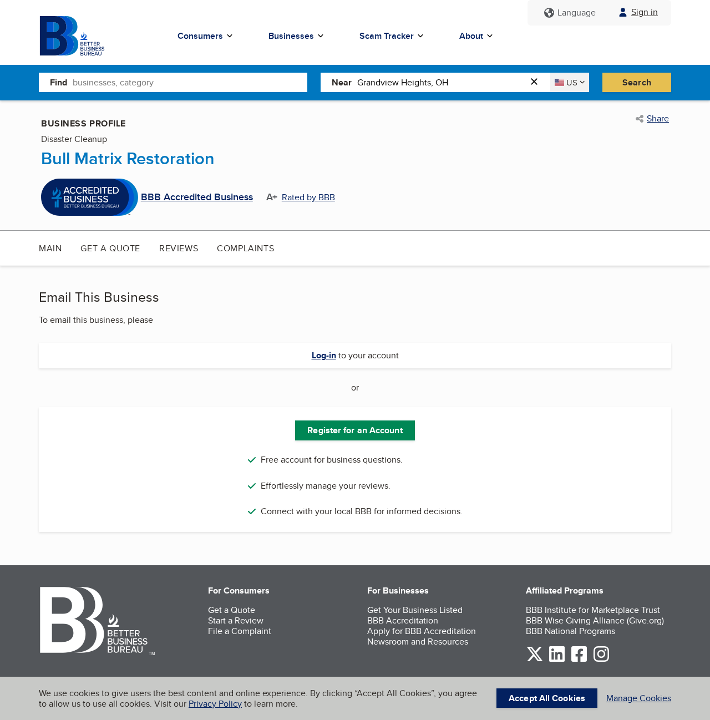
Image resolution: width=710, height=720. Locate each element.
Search (636, 82)
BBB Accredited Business (197, 197)
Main (50, 248)
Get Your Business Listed (415, 610)
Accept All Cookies (547, 698)
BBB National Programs (570, 631)
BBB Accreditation (402, 620)
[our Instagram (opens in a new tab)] (601, 659)
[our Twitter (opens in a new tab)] (535, 659)
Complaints (245, 248)
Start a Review (235, 620)
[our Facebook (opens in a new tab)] (579, 659)
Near (342, 82)
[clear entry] (537, 82)
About (471, 35)
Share (658, 118)
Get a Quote (110, 248)
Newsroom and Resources (417, 641)
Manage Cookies (638, 698)
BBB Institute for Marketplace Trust (593, 610)
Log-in (324, 355)
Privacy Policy (215, 703)
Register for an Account (354, 430)
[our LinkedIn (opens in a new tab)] (557, 659)
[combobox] (190, 82)
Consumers (200, 35)
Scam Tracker (386, 35)
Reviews (178, 248)
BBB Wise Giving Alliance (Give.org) (595, 620)
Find (58, 82)
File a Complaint (239, 631)
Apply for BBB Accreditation (421, 631)
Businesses (291, 35)
